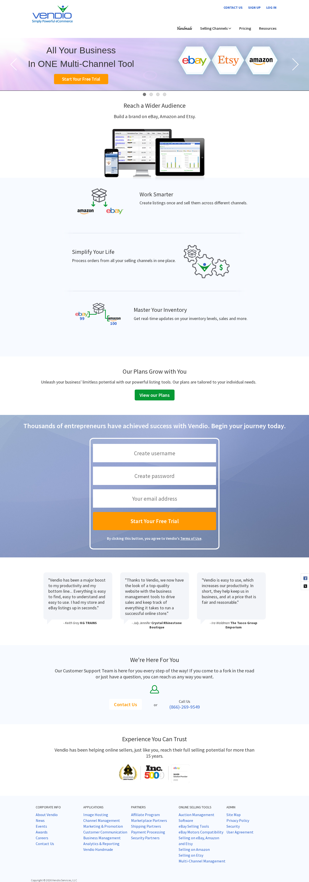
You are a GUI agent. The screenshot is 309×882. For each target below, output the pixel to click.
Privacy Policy (237, 820)
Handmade (184, 28)
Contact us (233, 7)
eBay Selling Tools (194, 826)
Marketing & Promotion (103, 826)
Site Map (233, 814)
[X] (305, 586)
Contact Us (125, 704)
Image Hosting (95, 814)
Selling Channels (214, 28)
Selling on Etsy (191, 855)
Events (41, 826)
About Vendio (47, 814)
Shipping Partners (146, 826)
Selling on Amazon (194, 849)
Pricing (245, 28)
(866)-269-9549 (184, 707)
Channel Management (101, 820)
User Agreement (239, 832)
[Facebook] (305, 578)
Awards (42, 832)
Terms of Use (190, 538)
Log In (271, 7)
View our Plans (155, 395)
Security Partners (145, 837)
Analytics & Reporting (101, 843)
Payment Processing (148, 832)
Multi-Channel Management (202, 861)
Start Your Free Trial (81, 79)
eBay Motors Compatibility (201, 832)
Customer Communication (105, 832)
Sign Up (254, 7)
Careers (42, 837)
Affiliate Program (145, 814)
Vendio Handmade (98, 849)
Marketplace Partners (149, 820)
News (40, 820)
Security (233, 826)
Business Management (102, 837)
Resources (267, 28)
